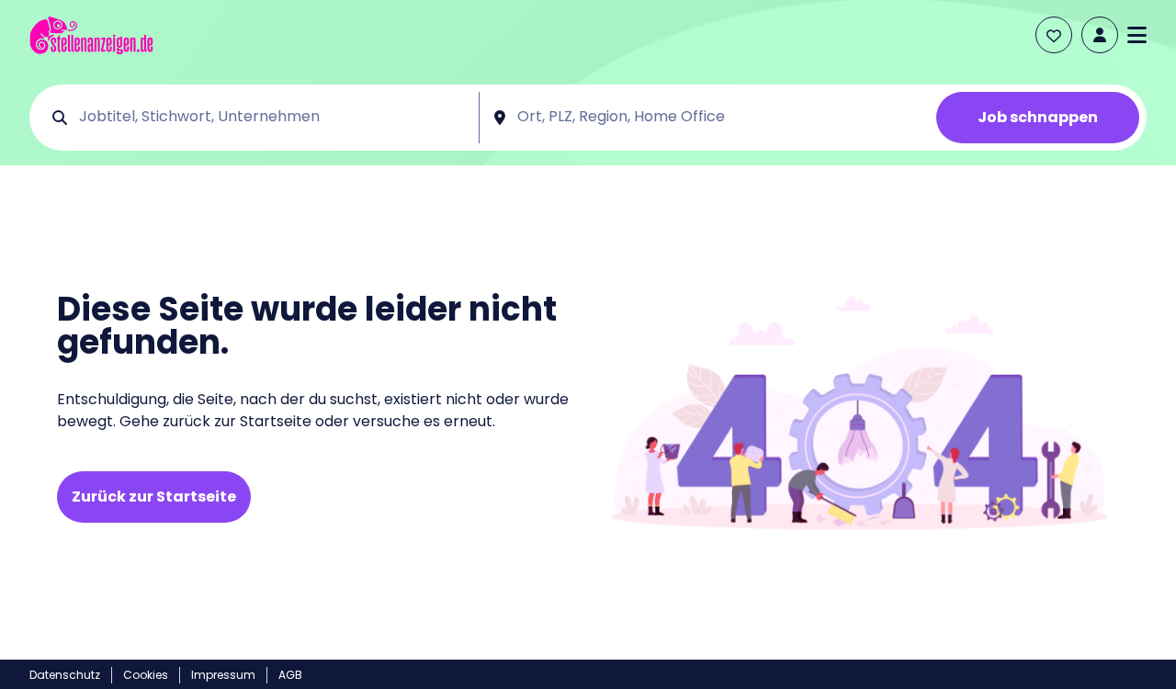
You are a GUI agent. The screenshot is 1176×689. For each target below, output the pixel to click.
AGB (290, 675)
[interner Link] (91, 35)
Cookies (145, 675)
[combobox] (272, 117)
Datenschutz (64, 675)
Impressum (223, 675)
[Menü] (1137, 35)
